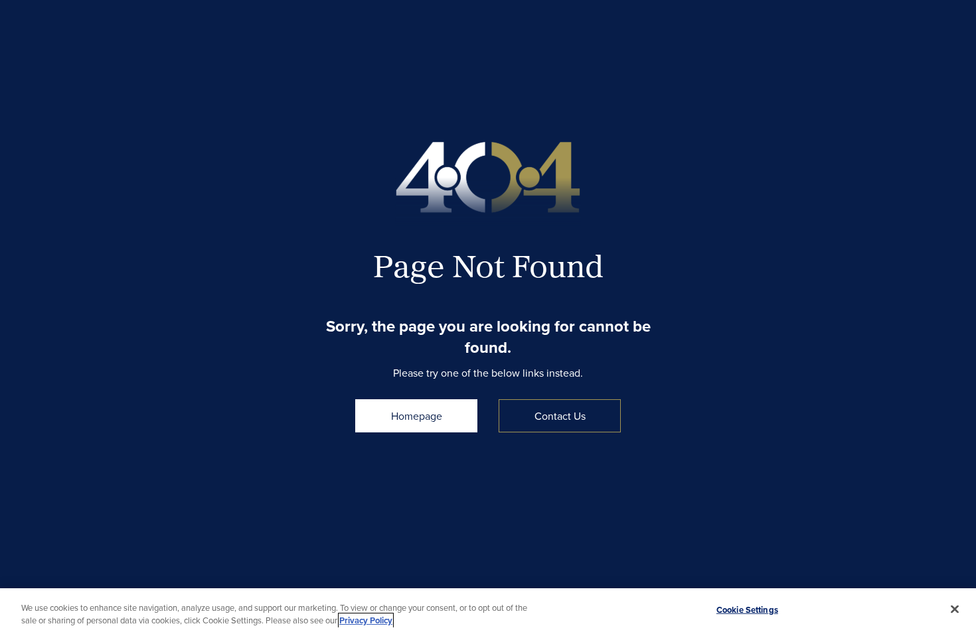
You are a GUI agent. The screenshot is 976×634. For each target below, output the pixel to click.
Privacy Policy (365, 620)
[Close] (954, 609)
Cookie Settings (747, 609)
